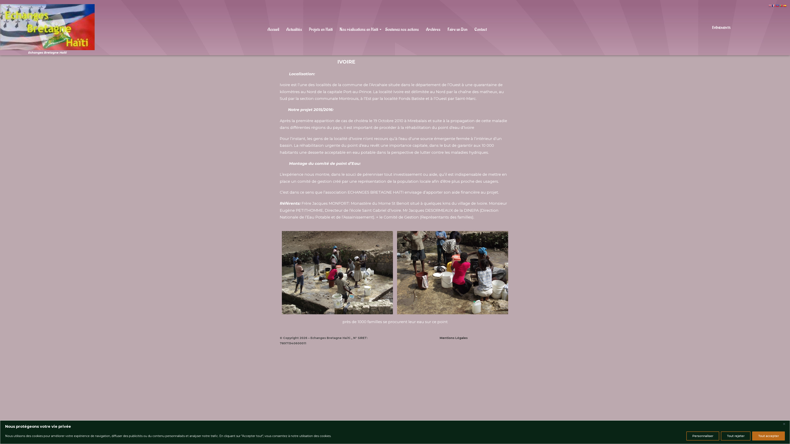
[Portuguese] (781, 5)
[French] (774, 5)
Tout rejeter (736, 436)
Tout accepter (768, 436)
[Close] (785, 423)
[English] (770, 5)
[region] (395, 432)
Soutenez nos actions (402, 29)
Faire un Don (457, 29)
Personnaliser (702, 436)
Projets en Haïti (321, 29)
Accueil (273, 29)
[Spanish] (785, 5)
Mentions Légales (454, 338)
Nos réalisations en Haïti (359, 29)
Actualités (294, 29)
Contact (480, 29)
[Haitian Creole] (778, 5)
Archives (433, 29)
